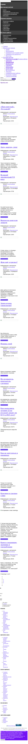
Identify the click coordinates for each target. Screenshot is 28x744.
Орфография (6, 28)
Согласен (3, 739)
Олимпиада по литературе (10, 14)
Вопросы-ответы (5, 709)
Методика (5, 15)
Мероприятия (6, 11)
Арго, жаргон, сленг (9, 147)
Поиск (2, 77)
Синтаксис (5, 27)
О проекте (5, 707)
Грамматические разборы (9, 38)
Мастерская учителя (7, 7)
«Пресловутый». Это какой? (8, 108)
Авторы (5, 705)
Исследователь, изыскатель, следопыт (7, 381)
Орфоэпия (5, 22)
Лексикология (6, 24)
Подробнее (4, 143)
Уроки (4, 10)
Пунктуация (6, 30)
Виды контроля (7, 35)
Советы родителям (8, 41)
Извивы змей (6, 344)
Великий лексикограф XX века (8, 177)
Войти (4, 720)
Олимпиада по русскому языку (11, 12)
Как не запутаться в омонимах (9, 454)
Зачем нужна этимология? (6, 304)
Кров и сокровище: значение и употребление (9, 544)
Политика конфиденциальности (20, 729)
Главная (3, 4)
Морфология (6, 25)
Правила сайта (5, 718)
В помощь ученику (8, 39)
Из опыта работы (6, 32)
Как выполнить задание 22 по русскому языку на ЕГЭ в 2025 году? (9, 411)
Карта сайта (4, 712)
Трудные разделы (6, 18)
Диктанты (5, 37)
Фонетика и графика (8, 21)
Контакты (5, 721)
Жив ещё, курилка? (9, 262)
